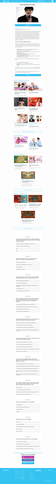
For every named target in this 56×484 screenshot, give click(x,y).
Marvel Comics (23, 479)
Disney (16, 476)
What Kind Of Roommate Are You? (20, 93)
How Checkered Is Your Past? (20, 109)
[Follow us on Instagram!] (50, 470)
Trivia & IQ (21, 1)
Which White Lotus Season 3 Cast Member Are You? (35, 205)
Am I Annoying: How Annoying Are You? (33, 109)
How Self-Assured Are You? (34, 166)
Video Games (22, 476)
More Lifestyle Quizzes (19, 154)
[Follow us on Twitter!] (52, 470)
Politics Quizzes (17, 473)
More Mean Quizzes (18, 135)
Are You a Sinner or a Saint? (21, 205)
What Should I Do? (21, 163)
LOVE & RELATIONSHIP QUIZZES (17, 478)
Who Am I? (34, 107)
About (30, 470)
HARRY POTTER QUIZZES (22, 478)
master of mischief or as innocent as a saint (27, 67)
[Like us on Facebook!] (48, 470)
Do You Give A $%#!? (33, 92)
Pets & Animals (27, 179)
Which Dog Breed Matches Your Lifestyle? (28, 182)
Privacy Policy (31, 473)
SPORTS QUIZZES (23, 473)
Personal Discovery (21, 107)
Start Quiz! (28, 25)
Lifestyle (16, 91)
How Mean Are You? (19, 146)
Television (30, 203)
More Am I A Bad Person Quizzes (21, 80)
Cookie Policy (31, 476)
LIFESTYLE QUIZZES (17, 470)
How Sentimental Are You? (21, 125)
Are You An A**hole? (33, 148)
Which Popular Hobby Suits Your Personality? (21, 166)
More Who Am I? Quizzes (20, 193)
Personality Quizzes (14, 1)
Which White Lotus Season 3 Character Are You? (28, 221)
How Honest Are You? (34, 126)
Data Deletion (31, 479)
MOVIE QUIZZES (22, 470)
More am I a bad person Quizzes (28, 131)
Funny (30, 91)
